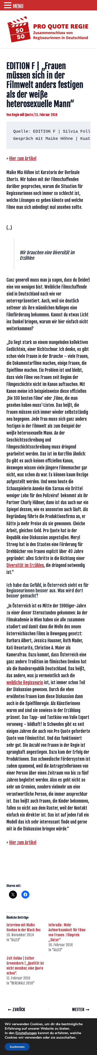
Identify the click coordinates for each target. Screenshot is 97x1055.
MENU (18, 6)
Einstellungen (26, 1033)
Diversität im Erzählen (25, 565)
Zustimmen (17, 1047)
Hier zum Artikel (22, 158)
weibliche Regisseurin (24, 682)
